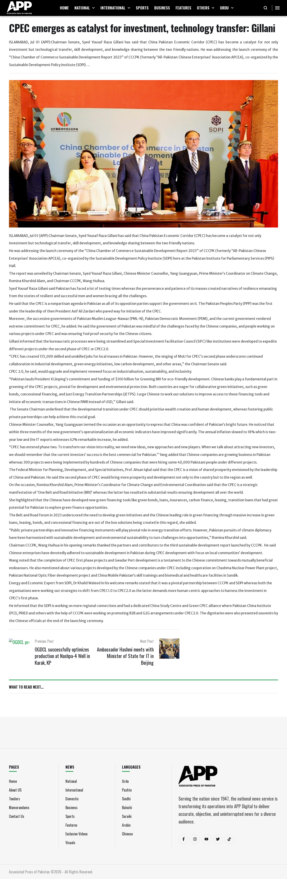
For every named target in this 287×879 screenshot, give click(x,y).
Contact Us (16, 816)
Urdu (125, 781)
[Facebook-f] (183, 839)
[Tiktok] (229, 839)
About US (15, 790)
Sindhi (126, 798)
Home (13, 781)
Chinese (127, 834)
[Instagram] (195, 839)
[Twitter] (218, 839)
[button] (93, 8)
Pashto (127, 790)
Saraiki (127, 816)
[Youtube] (206, 839)
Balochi (127, 807)
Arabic (126, 825)
